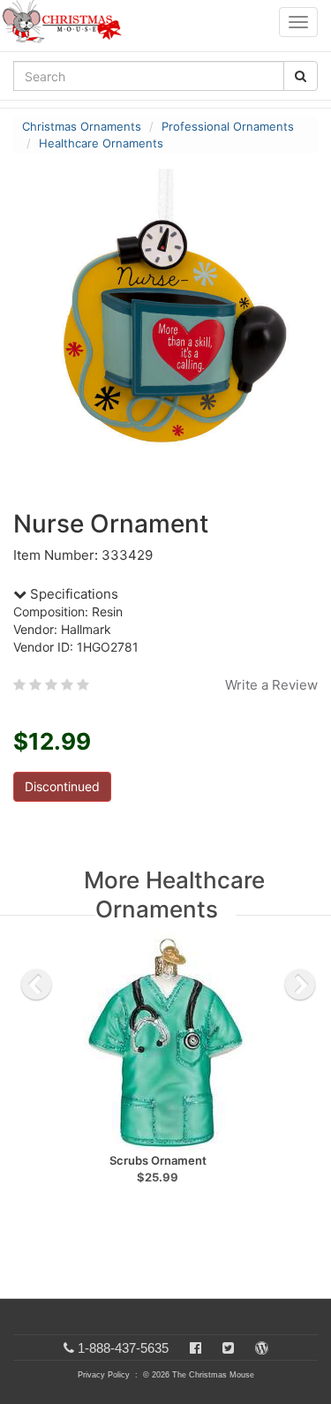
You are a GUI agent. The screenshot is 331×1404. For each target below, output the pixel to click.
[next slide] (300, 984)
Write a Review (271, 684)
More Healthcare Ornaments (174, 894)
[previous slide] (36, 984)
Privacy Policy (104, 1374)
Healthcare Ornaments (101, 143)
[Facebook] (195, 1347)
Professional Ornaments (228, 126)
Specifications (72, 593)
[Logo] (67, 22)
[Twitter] (228, 1347)
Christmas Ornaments (81, 126)
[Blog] (261, 1347)
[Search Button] (300, 76)
